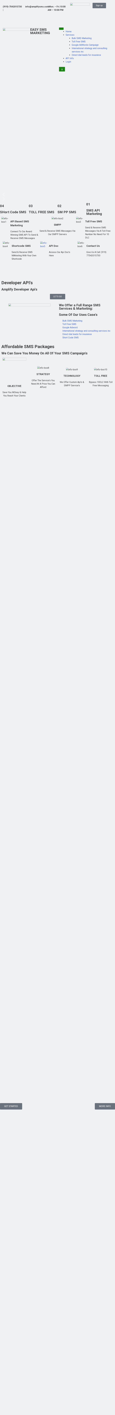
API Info (70, 58)
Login (68, 61)
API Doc (53, 245)
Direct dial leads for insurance (86, 55)
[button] (57, 194)
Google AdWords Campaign (85, 45)
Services (70, 35)
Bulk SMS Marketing (82, 38)
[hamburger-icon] (61, 28)
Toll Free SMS (79, 41)
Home (69, 31)
